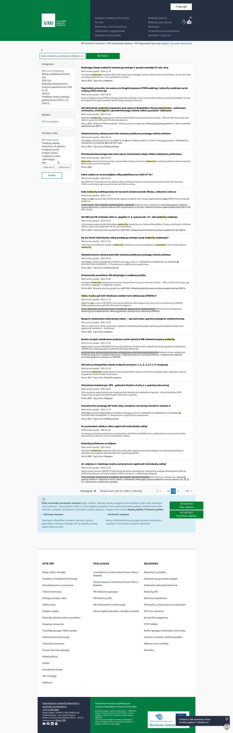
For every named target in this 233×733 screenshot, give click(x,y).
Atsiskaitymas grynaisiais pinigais (161, 578)
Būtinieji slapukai (53, 514)
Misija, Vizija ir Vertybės (54, 572)
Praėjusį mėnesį (50, 153)
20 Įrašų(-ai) (86, 491)
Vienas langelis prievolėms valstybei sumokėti (116, 611)
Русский (174, 43)
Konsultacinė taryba (52, 669)
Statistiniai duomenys (53, 643)
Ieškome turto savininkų (156, 643)
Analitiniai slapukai (118, 514)
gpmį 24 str (103, 205)
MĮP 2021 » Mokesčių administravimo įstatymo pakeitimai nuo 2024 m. (154, 230)
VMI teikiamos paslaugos (105, 591)
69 (168, 491)
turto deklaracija (134, 309)
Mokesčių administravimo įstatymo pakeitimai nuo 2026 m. (57, 87)
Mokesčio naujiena (112, 377)
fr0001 (84, 309)
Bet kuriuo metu (50, 140)
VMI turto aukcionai (154, 611)
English (165, 43)
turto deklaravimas (148, 309)
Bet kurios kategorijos (53, 71)
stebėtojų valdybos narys (140, 477)
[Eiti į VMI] (54, 21)
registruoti (91, 477)
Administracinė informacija (55, 637)
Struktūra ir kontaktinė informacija (59, 578)
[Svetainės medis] (190, 17)
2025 (46, 80)
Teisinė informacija (51, 591)
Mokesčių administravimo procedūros (61, 617)
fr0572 (91, 205)
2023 (89, 288)
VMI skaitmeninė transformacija (109, 604)
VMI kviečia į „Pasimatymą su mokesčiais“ (165, 604)
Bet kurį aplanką (50, 121)
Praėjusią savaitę (50, 149)
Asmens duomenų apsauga (55, 650)
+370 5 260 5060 (50, 710)
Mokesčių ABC (151, 591)
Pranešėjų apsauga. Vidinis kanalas (59, 630)
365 (187, 491)
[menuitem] (112, 18)
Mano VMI (61, 720)
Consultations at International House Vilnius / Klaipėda (116, 574)
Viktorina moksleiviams (155, 598)
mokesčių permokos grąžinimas (107, 352)
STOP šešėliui (151, 624)
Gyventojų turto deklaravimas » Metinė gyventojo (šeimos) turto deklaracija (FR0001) (120, 311)
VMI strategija (49, 676)
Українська (185, 43)
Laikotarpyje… (49, 159)
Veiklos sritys (49, 604)
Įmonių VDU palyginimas (156, 617)
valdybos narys (125, 477)
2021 (89, 146)
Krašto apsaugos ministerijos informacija (164, 630)
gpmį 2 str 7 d (114, 477)
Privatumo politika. (154, 509)
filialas (84, 205)
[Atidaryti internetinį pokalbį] (227, 727)
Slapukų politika (135, 509)
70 (173, 491)
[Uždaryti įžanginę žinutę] (227, 718)
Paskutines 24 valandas (53, 146)
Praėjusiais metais (51, 156)
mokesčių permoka (88, 352)
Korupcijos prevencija (53, 624)
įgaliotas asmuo (121, 309)
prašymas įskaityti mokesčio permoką (145, 352)
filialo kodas (129, 205)
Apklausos (47, 682)
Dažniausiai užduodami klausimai (160, 585)
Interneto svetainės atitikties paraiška (163, 637)
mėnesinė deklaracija (116, 205)
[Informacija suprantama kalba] (189, 23)
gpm (96, 205)
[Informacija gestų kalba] (184, 23)
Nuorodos (149, 650)
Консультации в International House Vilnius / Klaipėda (116, 583)
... (164, 491)
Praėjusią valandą (50, 143)
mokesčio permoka (125, 352)
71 (178, 491)
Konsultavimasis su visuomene (57, 585)
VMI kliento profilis (102, 598)
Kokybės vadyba (50, 611)
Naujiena (108, 80)
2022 (89, 418)
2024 (46, 93)
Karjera (46, 663)
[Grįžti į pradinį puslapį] (42, 50)
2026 (46, 103)
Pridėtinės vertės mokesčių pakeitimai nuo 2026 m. (55, 98)
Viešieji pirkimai (111, 146)
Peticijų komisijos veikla (54, 598)
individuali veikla (102, 477)
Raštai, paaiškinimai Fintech (56, 75)
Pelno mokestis (110, 123)
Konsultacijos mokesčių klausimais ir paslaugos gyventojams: (60, 705)
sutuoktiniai (92, 309)
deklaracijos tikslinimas (106, 309)
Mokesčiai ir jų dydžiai (155, 572)
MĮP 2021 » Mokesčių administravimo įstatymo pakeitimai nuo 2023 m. (154, 288)
